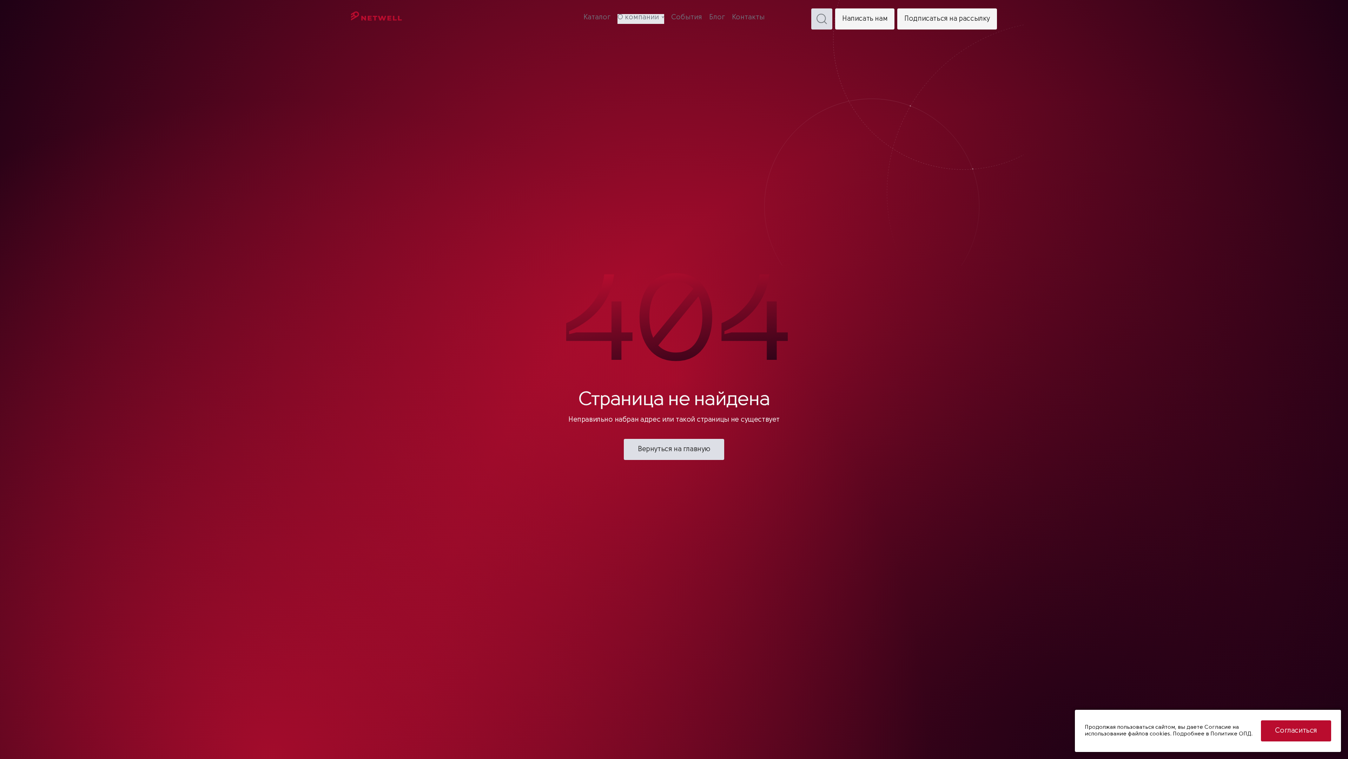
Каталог (596, 17)
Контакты (748, 17)
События (686, 17)
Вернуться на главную (674, 449)
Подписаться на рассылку (947, 18)
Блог (717, 17)
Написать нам (864, 18)
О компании (638, 17)
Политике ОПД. (1231, 734)
